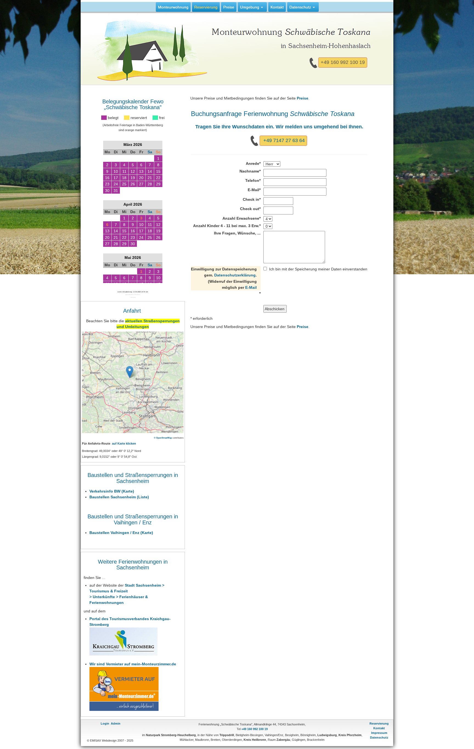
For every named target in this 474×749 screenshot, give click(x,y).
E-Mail (251, 287)
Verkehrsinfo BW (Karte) (111, 491)
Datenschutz (379, 737)
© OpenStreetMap (163, 437)
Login (105, 723)
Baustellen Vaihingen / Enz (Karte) (121, 532)
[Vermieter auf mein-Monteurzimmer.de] (124, 688)
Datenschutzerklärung (235, 275)
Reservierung (379, 723)
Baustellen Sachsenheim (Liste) (119, 497)
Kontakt (379, 728)
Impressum (379, 732)
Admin (115, 723)
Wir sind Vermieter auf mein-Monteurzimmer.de (132, 664)
